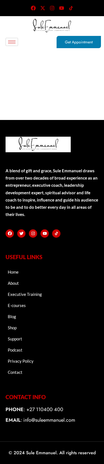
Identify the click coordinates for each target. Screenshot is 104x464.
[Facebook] (33, 8)
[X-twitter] (42, 8)
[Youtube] (61, 8)
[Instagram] (52, 8)
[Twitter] (21, 233)
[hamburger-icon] (12, 42)
